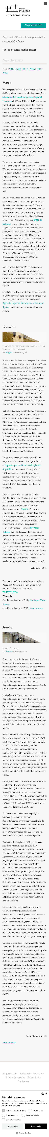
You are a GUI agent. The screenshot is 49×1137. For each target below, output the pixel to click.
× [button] (46, 1093)
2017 (25, 69)
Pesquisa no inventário (33, 25)
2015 (38, 69)
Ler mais (24, 1105)
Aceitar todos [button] (13, 1126)
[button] (24, 1133)
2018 (18, 69)
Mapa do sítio (10, 1074)
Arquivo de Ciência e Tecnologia (19, 37)
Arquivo (25, 509)
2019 (11, 69)
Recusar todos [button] (36, 1126)
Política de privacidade (32, 1074)
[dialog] (24, 1114)
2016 (32, 69)
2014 (5, 73)
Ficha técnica (34, 1077)
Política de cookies (15, 1077)
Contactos (23, 1081)
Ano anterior (9, 1042)
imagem (9, 352)
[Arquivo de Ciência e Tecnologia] (18, 16)
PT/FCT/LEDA (10, 592)
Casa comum (36, 608)
